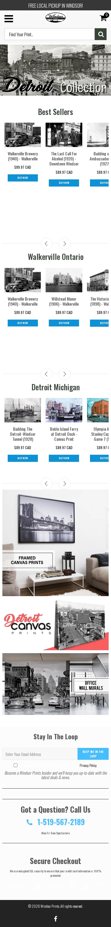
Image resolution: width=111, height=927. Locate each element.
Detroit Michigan (55, 386)
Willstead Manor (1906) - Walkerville (64, 301)
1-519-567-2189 (60, 821)
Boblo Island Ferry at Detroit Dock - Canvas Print (64, 434)
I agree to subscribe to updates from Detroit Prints (58, 765)
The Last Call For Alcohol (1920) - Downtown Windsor (64, 158)
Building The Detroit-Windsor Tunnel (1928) (23, 434)
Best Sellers (55, 111)
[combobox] (49, 34)
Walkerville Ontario (55, 256)
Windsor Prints (50, 906)
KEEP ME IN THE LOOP (93, 753)
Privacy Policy (88, 765)
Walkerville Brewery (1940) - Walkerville (23, 156)
